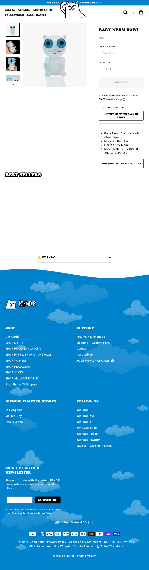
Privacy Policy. (97, 317)
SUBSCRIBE (110, 304)
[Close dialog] (141, 251)
